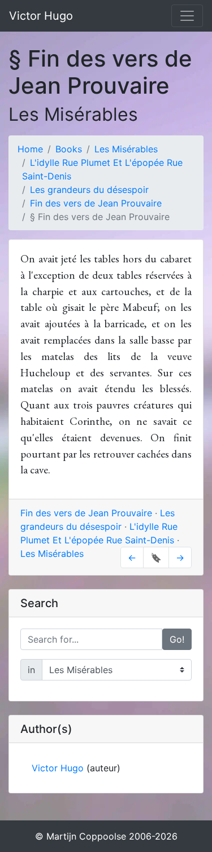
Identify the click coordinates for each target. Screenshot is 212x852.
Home (30, 149)
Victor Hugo (41, 16)
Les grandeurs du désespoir (89, 189)
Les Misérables (126, 149)
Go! (177, 639)
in (31, 669)
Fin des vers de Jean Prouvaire (96, 203)
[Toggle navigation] (187, 16)
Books (68, 149)
